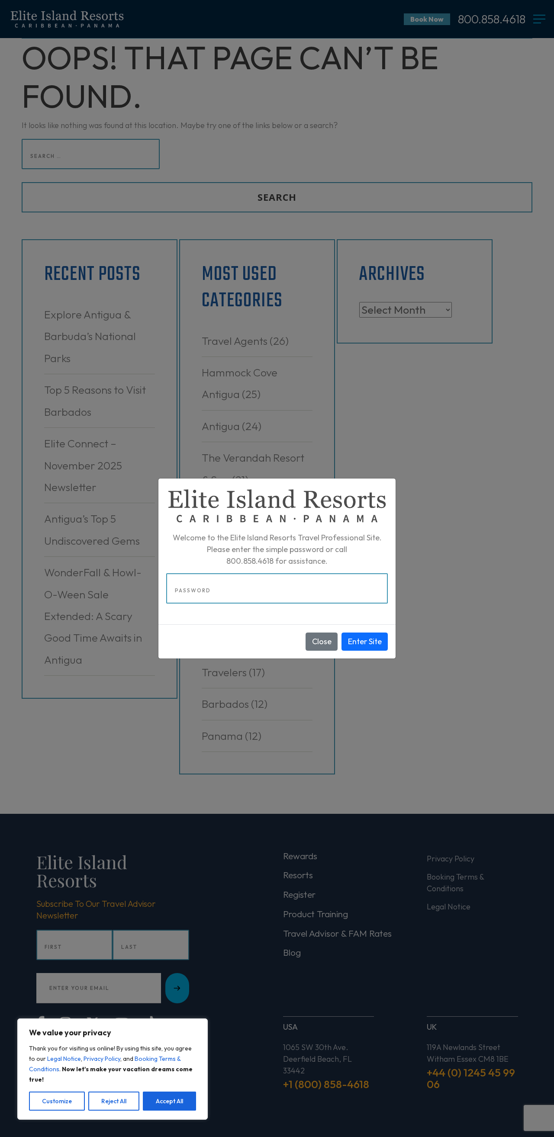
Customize (57, 1101)
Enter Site (365, 641)
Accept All (169, 1101)
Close (322, 641)
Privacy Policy (102, 1059)
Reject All (113, 1101)
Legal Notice (64, 1059)
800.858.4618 (250, 561)
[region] (112, 1069)
